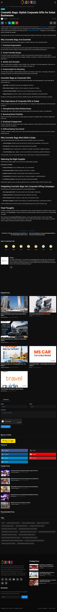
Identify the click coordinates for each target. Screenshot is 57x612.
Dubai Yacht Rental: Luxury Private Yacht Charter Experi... (13, 314)
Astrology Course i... (43, 583)
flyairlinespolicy (4, 390)
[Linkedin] (2, 583)
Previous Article (24, 230)
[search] (55, 2)
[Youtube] (13, 579)
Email (30, 404)
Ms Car (30, 367)
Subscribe (24, 597)
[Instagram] (10, 579)
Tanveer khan (42, 575)
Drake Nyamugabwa (15, 472)
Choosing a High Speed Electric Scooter (39, 314)
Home (2, 6)
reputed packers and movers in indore (26, 543)
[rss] (6, 583)
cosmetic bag (42, 26)
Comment (3, 409)
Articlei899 (41, 567)
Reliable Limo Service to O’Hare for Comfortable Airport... (14, 339)
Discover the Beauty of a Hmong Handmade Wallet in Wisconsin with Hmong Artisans (42, 234)
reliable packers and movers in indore (28, 531)
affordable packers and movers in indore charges (12, 540)
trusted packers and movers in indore (10, 531)
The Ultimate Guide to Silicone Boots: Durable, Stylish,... (46, 573)
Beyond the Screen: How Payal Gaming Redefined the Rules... (25, 494)
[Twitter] (6, 579)
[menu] (1, 2)
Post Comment (5, 426)
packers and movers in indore (13, 523)
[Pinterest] (21, 579)
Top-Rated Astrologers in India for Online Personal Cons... (47, 580)
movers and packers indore (7, 525)
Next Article (32, 230)
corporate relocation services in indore (47, 531)
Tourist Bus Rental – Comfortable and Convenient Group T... (42, 364)
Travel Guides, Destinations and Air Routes (12, 389)
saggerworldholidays (5, 367)
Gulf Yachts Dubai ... (4, 317)
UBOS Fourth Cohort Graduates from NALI (20, 502)
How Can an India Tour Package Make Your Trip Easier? (13, 364)
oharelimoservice (4, 342)
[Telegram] (17, 579)
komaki (30, 315)
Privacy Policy (52, 608)
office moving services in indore (8, 543)
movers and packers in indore (28, 523)
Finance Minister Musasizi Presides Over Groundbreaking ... (25, 486)
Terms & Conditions (42, 608)
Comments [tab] (6, 399)
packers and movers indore (43, 523)
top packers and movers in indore (37, 525)
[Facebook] (2, 579)
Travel (6, 6)
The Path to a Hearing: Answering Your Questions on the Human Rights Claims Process (15, 234)
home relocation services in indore (29, 537)
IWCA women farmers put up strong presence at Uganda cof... (25, 478)
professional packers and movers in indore (11, 537)
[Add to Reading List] (54, 23)
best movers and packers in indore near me (34, 540)
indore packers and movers (22, 525)
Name (2, 404)
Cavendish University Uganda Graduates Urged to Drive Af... (25, 470)
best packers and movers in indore (9, 528)
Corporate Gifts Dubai (33, 30)
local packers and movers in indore (9, 534)
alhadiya (12, 257)
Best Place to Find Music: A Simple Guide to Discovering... (46, 565)
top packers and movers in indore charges (28, 528)
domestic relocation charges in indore (27, 534)
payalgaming (13, 496)
